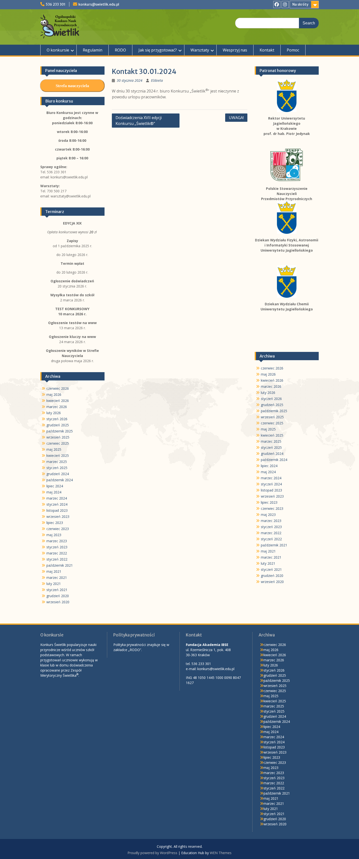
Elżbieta (157, 80)
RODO (120, 50)
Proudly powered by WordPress (152, 852)
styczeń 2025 (271, 447)
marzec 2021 (271, 557)
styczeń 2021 (271, 569)
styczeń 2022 (271, 539)
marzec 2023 (271, 520)
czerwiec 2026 (272, 368)
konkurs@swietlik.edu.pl (98, 4)
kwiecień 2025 (272, 435)
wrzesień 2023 (272, 496)
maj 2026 (268, 374)
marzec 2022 (271, 533)
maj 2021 (268, 551)
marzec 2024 (271, 478)
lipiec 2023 (269, 502)
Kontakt (267, 50)
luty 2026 (268, 392)
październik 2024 (274, 459)
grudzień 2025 (272, 404)
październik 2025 (274, 411)
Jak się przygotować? (157, 50)
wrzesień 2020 (272, 581)
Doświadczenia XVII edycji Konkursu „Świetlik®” (139, 120)
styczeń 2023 (271, 526)
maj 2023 (268, 514)
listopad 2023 (271, 490)
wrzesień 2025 (272, 417)
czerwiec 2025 (272, 423)
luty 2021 (268, 563)
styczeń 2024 (271, 484)
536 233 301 (55, 4)
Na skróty (300, 4)
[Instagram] (285, 4)
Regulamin (92, 50)
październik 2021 (274, 545)
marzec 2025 (271, 441)
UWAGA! (236, 117)
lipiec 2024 (269, 465)
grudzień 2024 (272, 453)
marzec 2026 (271, 386)
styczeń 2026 (271, 398)
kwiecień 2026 (272, 380)
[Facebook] (276, 4)
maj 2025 (268, 429)
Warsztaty (199, 50)
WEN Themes (221, 852)
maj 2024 (268, 472)
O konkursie (58, 50)
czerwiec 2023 (272, 508)
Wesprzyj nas (235, 50)
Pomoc (293, 50)
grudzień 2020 (272, 575)
